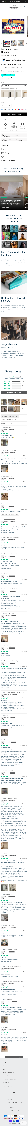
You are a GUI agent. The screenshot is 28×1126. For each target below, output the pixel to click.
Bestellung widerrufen (9, 1086)
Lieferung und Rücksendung (10, 1079)
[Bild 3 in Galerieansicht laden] (14, 43)
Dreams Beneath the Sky (11, 661)
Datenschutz (6, 1076)
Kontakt (5, 1062)
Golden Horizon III (9, 925)
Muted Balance (8, 476)
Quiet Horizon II (8, 770)
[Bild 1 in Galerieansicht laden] (7, 43)
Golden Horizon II (9, 613)
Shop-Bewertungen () (9, 419)
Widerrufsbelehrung (8, 1072)
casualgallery (14, 1123)
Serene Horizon (8, 894)
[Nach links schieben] (1, 43)
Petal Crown (7, 427)
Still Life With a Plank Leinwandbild (14, 692)
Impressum (6, 1065)
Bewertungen (6, 1082)
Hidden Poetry (8, 504)
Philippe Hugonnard (10, 55)
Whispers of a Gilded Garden (12, 589)
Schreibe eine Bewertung (14, 392)
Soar (5, 853)
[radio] (4, 95)
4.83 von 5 (18, 377)
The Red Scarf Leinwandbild (12, 537)
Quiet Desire (7, 740)
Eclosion (6, 715)
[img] (14, 377)
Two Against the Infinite (11, 554)
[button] (3, 6)
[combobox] (14, 85)
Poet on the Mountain (10, 450)
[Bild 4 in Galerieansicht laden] (21, 43)
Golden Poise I (8, 574)
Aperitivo (6, 1027)
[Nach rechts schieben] (26, 43)
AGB (4, 1069)
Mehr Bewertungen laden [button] (14, 1057)
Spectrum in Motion (9, 519)
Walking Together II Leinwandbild (13, 981)
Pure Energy (7, 645)
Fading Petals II (8, 999)
